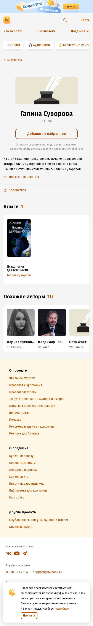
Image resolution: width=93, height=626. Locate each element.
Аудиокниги (41, 45)
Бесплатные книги (76, 45)
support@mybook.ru (47, 572)
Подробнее (62, 608)
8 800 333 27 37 (17, 572)
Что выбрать (12, 31)
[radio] (8, 261)
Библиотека (47, 31)
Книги (15, 45)
